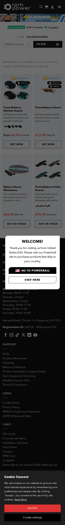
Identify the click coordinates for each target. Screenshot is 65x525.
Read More (21, 499)
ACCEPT (32, 508)
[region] (32, 498)
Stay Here (32, 280)
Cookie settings (32, 517)
